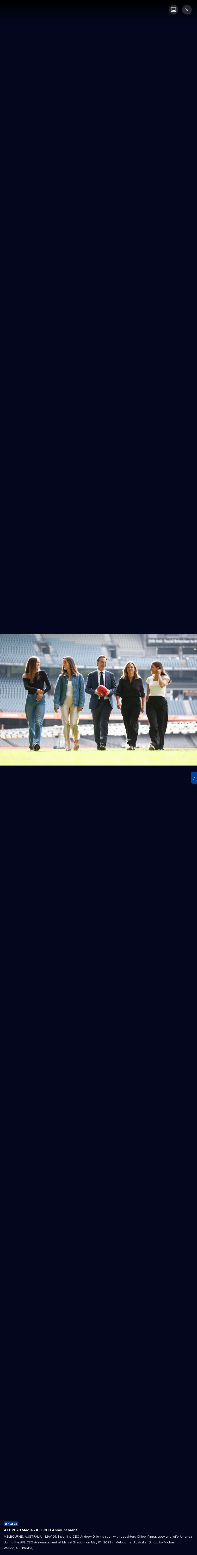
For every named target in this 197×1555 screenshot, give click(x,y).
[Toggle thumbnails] (173, 9)
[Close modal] (187, 9)
